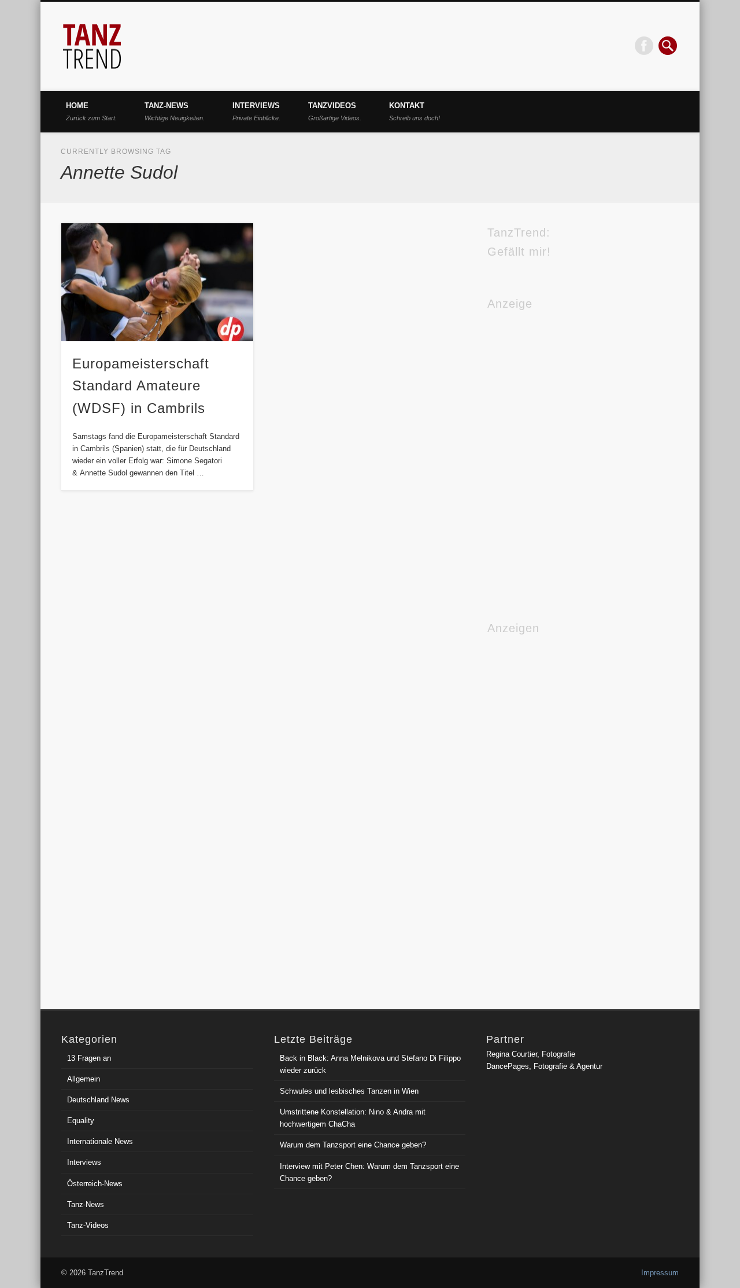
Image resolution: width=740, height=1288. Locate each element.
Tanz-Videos (88, 1225)
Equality (80, 1120)
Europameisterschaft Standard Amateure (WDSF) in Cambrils (140, 386)
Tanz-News (175, 111)
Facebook (644, 45)
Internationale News (100, 1141)
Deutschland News (98, 1099)
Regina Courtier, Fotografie (530, 1054)
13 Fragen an (89, 1058)
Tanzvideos (334, 111)
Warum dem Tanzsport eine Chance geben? (353, 1145)
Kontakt (414, 111)
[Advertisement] (533, 810)
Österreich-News (95, 1183)
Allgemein (83, 1079)
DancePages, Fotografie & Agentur (544, 1066)
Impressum (660, 1272)
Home (91, 111)
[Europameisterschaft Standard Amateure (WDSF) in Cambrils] (157, 282)
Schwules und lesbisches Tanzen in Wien (349, 1091)
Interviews (256, 111)
